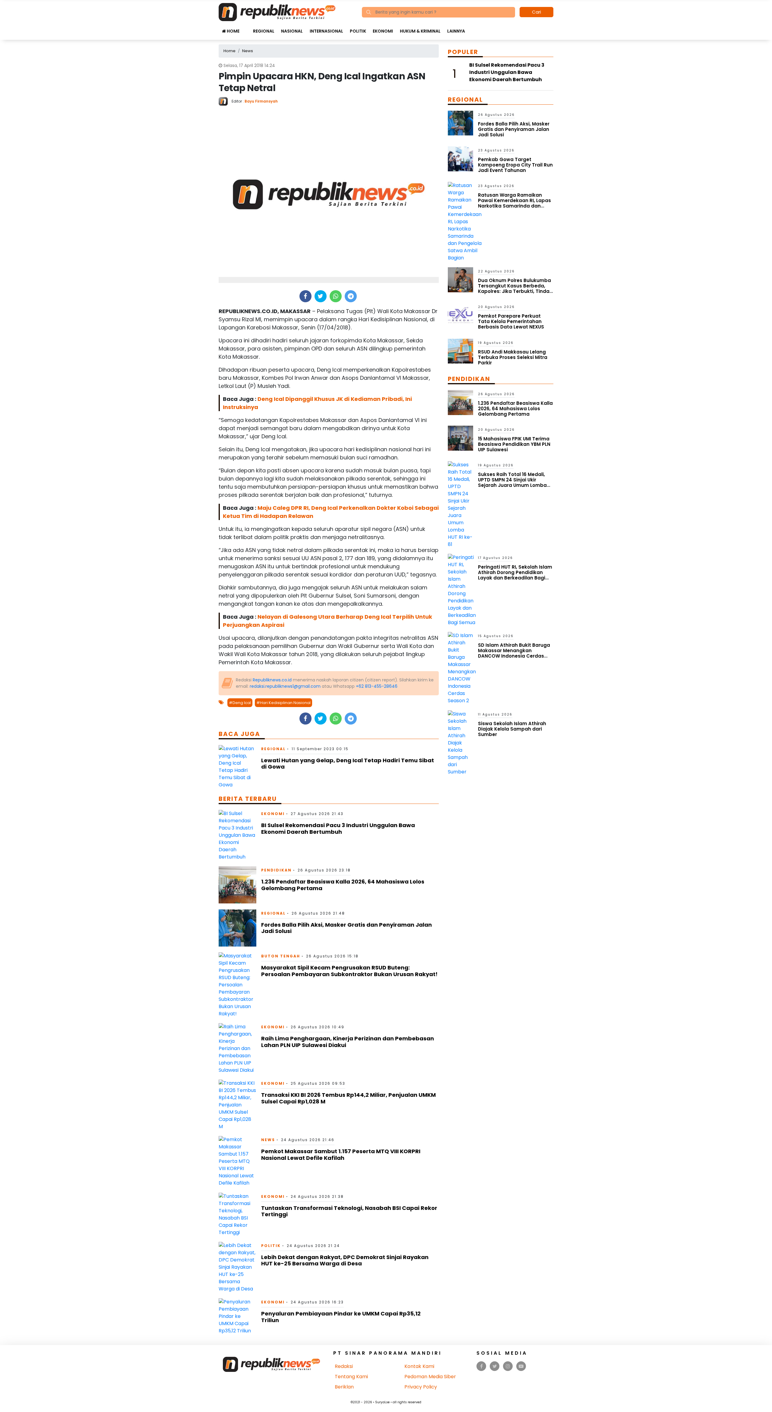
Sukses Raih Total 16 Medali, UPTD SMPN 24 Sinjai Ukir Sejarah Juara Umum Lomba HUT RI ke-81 (512, 482)
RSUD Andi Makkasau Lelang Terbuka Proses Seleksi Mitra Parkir (512, 357)
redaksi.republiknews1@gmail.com (285, 686)
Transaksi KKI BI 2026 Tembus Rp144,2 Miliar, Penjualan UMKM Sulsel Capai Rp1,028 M (348, 1098)
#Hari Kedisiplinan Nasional (283, 702)
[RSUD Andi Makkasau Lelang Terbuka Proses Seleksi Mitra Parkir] (460, 350)
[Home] (277, 11)
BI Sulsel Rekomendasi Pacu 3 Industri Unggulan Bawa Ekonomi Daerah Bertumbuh (338, 828)
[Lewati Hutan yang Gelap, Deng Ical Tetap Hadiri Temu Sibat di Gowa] (237, 766)
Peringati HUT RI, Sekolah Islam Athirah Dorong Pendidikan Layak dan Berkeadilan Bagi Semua (515, 575)
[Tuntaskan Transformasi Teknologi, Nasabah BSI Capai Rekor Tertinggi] (237, 1214)
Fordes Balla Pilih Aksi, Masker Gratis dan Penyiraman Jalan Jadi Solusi (346, 928)
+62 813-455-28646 (376, 686)
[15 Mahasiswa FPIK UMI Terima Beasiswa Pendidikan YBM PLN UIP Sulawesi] (460, 437)
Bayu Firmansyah (261, 101)
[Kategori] (246, 28)
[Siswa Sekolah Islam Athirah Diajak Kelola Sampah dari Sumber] (460, 742)
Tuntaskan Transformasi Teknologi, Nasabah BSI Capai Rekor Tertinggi (349, 1211)
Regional (263, 31)
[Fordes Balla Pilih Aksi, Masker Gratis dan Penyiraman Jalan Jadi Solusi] (237, 927)
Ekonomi (383, 31)
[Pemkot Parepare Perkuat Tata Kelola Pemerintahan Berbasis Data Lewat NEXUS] (460, 315)
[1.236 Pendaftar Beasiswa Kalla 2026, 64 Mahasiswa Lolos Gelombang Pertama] (237, 884)
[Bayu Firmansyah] (225, 100)
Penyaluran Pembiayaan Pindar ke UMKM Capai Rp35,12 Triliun (341, 1317)
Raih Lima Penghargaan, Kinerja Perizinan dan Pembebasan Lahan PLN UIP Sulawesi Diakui (347, 1042)
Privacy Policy (420, 1386)
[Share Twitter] (320, 296)
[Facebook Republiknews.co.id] (481, 1366)
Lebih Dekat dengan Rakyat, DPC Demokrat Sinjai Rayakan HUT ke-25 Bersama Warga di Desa (345, 1260)
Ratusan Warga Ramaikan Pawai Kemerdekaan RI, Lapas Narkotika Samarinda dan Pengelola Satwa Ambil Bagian (515, 203)
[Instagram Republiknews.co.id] (508, 1366)
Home (232, 31)
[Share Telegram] (351, 296)
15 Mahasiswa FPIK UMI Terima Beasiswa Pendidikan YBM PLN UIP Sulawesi (514, 444)
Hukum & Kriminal (420, 31)
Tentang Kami (351, 1376)
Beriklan (344, 1386)
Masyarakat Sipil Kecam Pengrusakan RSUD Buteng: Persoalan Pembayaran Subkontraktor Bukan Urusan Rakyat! (349, 971)
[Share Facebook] (305, 296)
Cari (536, 12)
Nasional (292, 31)
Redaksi (344, 1366)
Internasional (326, 31)
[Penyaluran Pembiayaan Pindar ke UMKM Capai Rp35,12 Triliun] (237, 1315)
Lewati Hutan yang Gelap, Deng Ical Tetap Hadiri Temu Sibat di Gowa (347, 764)
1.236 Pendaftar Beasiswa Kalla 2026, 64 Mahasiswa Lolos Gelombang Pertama (342, 885)
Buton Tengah (280, 956)
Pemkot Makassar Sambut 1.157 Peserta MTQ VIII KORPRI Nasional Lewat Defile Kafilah (340, 1154)
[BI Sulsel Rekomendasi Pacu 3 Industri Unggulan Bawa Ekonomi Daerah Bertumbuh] (237, 834)
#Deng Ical (240, 702)
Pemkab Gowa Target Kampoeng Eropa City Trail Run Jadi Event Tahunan (515, 164)
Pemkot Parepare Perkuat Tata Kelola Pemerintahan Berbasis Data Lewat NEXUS (511, 321)
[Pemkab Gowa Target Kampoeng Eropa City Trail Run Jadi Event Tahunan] (460, 158)
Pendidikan (276, 870)
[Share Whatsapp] (335, 296)
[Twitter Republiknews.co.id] (494, 1366)
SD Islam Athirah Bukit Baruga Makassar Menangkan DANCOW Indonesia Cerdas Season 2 (514, 653)
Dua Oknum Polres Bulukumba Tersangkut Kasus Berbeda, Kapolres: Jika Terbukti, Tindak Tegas (515, 288)
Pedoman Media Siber (430, 1376)
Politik (358, 31)
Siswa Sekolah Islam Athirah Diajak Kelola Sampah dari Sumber (512, 729)
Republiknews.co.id (272, 680)
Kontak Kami (419, 1366)
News (268, 1139)
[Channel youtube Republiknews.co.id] (521, 1366)
